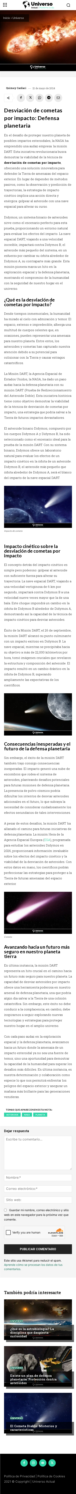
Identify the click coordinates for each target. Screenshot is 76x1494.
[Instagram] (33, 1463)
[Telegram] (49, 98)
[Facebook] (21, 98)
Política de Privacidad (19, 1476)
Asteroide (12, 1114)
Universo (18, 18)
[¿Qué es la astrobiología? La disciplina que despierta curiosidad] (38, 1319)
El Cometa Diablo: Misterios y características (33, 1428)
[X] (30, 98)
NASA (27, 1114)
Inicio (6, 18)
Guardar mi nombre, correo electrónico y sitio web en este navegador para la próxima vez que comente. (36, 1214)
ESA (47, 840)
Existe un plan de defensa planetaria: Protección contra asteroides (33, 1379)
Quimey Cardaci (16, 88)
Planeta (40, 1114)
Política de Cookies (51, 1476)
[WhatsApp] (39, 98)
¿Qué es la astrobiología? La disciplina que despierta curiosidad (32, 1332)
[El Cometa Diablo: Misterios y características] (38, 1413)
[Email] (58, 98)
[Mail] (42, 1463)
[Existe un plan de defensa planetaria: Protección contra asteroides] (38, 1366)
